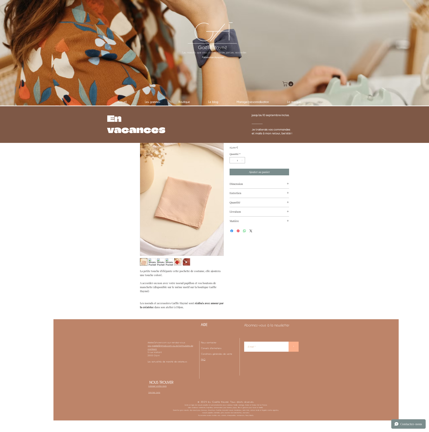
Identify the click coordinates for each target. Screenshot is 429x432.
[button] (288, 83)
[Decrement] (232, 160)
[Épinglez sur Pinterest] (238, 231)
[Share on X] (251, 231)
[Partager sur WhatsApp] (244, 231)
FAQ (203, 359)
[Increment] (242, 160)
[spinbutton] (237, 160)
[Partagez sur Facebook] (232, 231)
